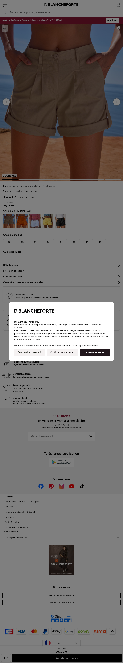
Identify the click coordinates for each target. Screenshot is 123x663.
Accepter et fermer (94, 352)
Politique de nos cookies (86, 345)
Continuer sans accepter (62, 352)
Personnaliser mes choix (30, 352)
